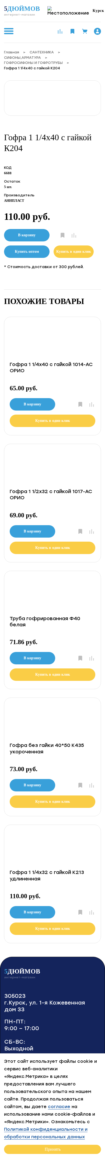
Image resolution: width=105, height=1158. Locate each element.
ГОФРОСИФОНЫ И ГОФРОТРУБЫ (33, 63)
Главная (11, 52)
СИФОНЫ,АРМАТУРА (22, 58)
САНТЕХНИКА (42, 52)
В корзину (27, 235)
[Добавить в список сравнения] (74, 235)
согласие (59, 1106)
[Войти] (97, 31)
